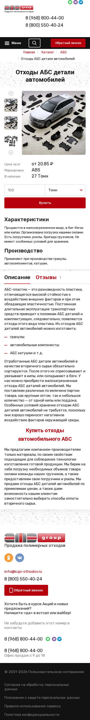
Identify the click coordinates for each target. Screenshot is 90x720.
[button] (11, 93)
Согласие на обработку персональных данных (36, 687)
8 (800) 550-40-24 (44, 25)
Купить (45, 203)
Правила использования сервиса (32, 706)
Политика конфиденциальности (31, 715)
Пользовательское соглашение (56, 672)
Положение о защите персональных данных (42, 698)
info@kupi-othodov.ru (23, 571)
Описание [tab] (17, 277)
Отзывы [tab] (46, 277)
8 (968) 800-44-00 (45, 18)
